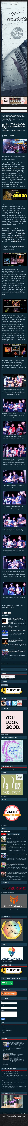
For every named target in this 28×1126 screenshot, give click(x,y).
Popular (3, 834)
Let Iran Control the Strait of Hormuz (9, 1079)
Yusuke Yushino (13, 237)
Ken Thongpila (19, 235)
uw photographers (9, 118)
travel (3, 118)
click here (17, 241)
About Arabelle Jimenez (7, 1030)
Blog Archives (16, 834)
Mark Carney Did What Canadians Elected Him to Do (13, 1082)
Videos (3, 1032)
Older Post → (24, 663)
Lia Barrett (9, 233)
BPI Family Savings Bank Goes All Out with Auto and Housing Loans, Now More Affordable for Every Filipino (16, 873)
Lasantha (22, 1115)
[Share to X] (8, 613)
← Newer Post (4, 663)
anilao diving (8, 116)
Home (3, 115)
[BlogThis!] (6, 613)
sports (23, 116)
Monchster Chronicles (8, 1053)
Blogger (23, 1113)
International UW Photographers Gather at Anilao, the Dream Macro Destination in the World (14, 126)
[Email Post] (3, 612)
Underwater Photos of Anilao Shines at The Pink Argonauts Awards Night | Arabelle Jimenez (16, 640)
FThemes (10, 1115)
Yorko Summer (21, 233)
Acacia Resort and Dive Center (12, 168)
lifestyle (14, 116)
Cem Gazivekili (6, 239)
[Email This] (5, 613)
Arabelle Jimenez (8, 135)
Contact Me (4, 1028)
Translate (11, 678)
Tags (9, 834)
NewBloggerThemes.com (21, 1116)
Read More (10, 627)
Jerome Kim (18, 246)
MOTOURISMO (6, 1041)
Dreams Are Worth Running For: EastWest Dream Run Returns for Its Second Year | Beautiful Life (15, 864)
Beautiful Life (14, 2)
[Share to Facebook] (10, 613)
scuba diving (19, 116)
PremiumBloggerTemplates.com (8, 1116)
